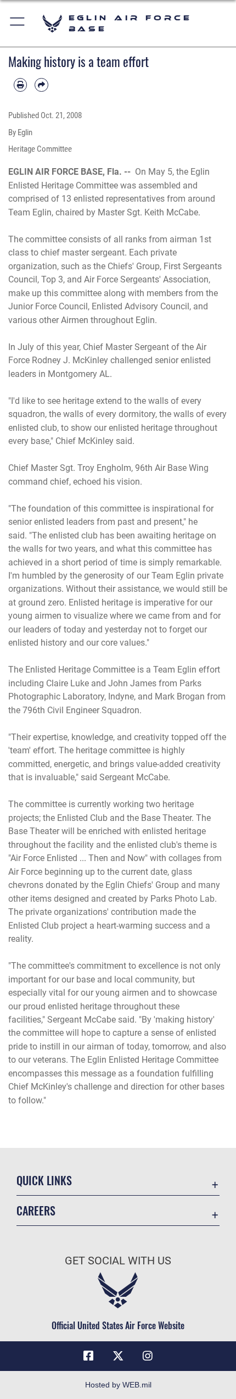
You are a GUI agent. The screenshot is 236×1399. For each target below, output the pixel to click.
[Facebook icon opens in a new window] (88, 1356)
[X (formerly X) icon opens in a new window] (118, 1356)
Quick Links (44, 1181)
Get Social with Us (118, 1260)
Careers (35, 1211)
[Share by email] (41, 84)
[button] (18, 23)
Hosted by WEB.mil (118, 1384)
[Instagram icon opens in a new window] (147, 1356)
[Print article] (20, 84)
